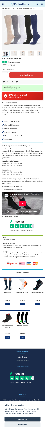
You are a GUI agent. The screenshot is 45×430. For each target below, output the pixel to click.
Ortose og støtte (9, 8)
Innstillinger (22, 424)
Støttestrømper (18, 8)
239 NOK (22, 334)
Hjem (3, 8)
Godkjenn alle (22, 419)
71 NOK (22, 300)
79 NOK (7, 300)
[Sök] (37, 4)
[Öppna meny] (3, 4)
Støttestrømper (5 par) (29, 8)
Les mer (7, 304)
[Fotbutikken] (20, 4)
